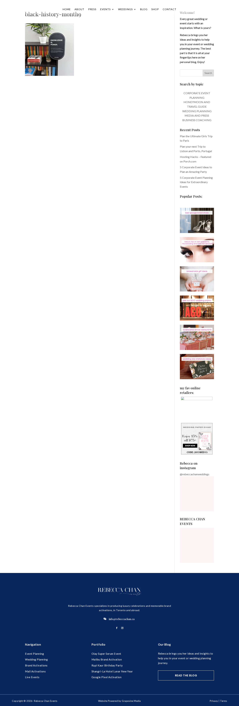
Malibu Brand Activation (107, 659)
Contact (169, 9)
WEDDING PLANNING (197, 111)
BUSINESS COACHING (196, 120)
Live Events (32, 677)
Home (67, 9)
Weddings (125, 9)
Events (105, 9)
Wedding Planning (36, 659)
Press (92, 9)
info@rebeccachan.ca (122, 619)
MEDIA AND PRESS (197, 115)
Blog (143, 9)
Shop (155, 9)
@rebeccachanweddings (194, 474)
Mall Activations (35, 671)
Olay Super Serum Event (106, 653)
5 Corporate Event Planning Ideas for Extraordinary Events (196, 182)
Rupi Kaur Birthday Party (107, 665)
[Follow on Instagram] (122, 628)
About (79, 9)
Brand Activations (36, 665)
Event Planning (34, 653)
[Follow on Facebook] (117, 628)
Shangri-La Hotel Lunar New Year (112, 671)
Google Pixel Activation (107, 677)
